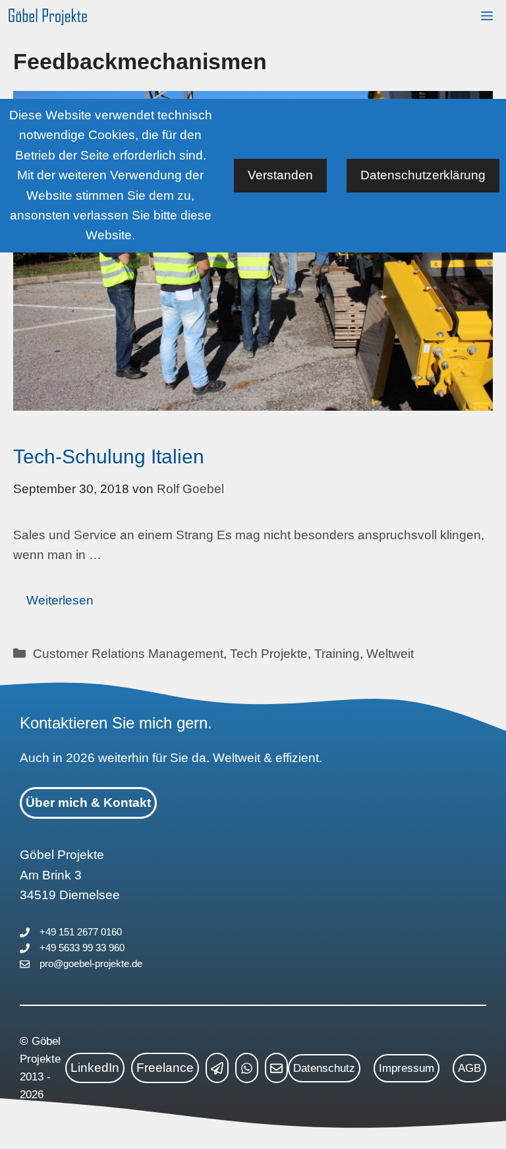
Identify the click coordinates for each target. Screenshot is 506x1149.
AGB (469, 1068)
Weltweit (390, 654)
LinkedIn (94, 1068)
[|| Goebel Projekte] (48, 16)
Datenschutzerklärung (423, 175)
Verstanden (280, 175)
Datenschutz (324, 1068)
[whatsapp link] (246, 1068)
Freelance (165, 1068)
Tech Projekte (269, 654)
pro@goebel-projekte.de (91, 963)
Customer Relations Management (128, 654)
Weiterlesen (60, 600)
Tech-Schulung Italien (108, 456)
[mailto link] (276, 1068)
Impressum (406, 1068)
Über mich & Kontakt (88, 803)
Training (337, 654)
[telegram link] (217, 1068)
